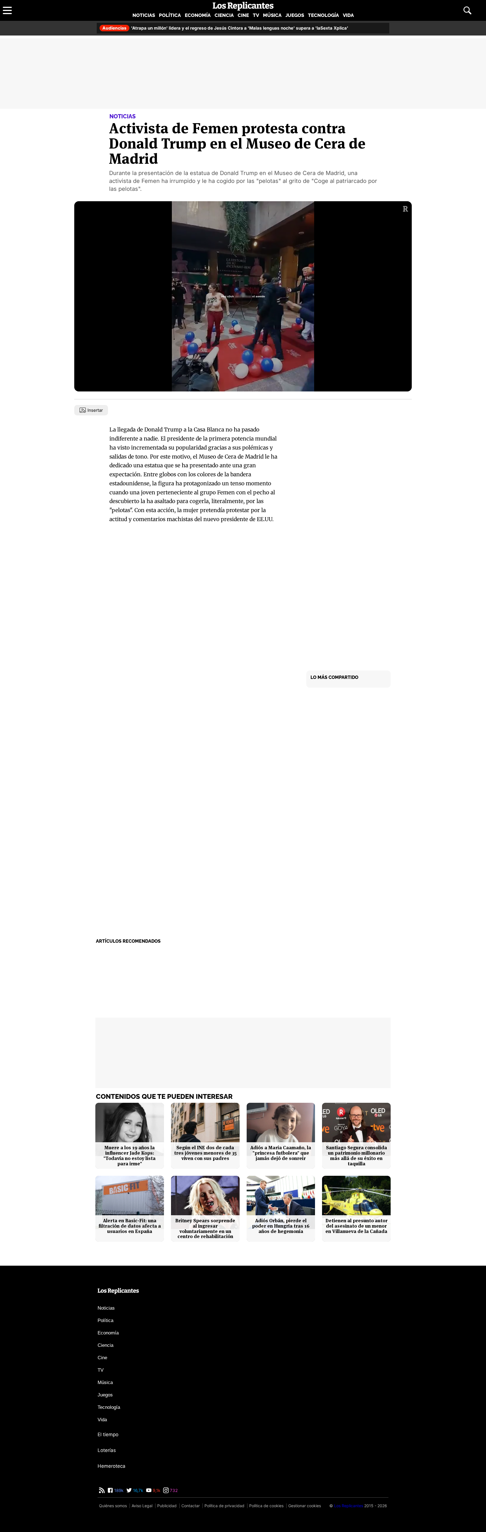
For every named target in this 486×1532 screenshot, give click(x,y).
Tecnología (323, 15)
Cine (243, 15)
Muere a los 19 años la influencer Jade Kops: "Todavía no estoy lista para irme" (130, 1155)
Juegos (294, 15)
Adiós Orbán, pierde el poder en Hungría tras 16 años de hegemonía (280, 1226)
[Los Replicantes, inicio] (243, 6)
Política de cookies (266, 1505)
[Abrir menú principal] (7, 10)
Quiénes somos (113, 1505)
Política (170, 15)
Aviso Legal (142, 1505)
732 (173, 1490)
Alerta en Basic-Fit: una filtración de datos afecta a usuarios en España (129, 1226)
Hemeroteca (111, 1466)
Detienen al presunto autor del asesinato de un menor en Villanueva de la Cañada (356, 1226)
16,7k (137, 1490)
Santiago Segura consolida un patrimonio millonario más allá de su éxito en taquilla (356, 1155)
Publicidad (167, 1505)
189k (118, 1490)
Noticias (143, 15)
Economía (198, 15)
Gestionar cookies (304, 1505)
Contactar (190, 1505)
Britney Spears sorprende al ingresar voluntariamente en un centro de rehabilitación (205, 1228)
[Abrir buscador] (467, 10)
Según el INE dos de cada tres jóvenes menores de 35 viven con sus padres (205, 1153)
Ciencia (224, 15)
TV (256, 15)
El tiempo (108, 1434)
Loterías (107, 1450)
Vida (348, 15)
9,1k (156, 1490)
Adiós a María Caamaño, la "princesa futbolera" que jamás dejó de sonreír (280, 1153)
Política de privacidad (224, 1505)
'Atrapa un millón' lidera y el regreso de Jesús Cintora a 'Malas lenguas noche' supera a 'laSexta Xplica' (225, 28)
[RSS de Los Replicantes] (102, 1490)
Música (272, 15)
